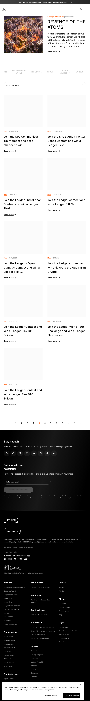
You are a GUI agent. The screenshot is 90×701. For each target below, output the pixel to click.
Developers (35, 673)
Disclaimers (63, 642)
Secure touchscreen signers (14, 587)
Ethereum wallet (9, 640)
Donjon (79, 72)
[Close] (80, 684)
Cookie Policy (64, 638)
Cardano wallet (9, 648)
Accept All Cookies (72, 696)
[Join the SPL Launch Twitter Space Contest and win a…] (66, 111)
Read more (52, 52)
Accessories (8, 617)
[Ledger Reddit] (6, 453)
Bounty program (37, 655)
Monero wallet (9, 655)
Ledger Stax (8, 598)
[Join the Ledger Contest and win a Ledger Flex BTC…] (23, 301)
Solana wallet (8, 644)
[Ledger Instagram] (20, 453)
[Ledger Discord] (54, 453)
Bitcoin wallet (8, 637)
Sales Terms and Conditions (69, 631)
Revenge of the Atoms (55, 17)
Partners (34, 677)
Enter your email (12, 482)
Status (33, 669)
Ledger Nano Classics (12, 606)
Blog (60, 615)
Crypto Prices (9, 679)
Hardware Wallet (10, 591)
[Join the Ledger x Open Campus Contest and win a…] (23, 237)
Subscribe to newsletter (17, 489)
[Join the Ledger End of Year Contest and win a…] (23, 174)
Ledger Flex (8, 602)
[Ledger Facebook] (13, 453)
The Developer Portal (39, 615)
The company (64, 611)
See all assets (9, 662)
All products (8, 620)
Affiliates (34, 666)
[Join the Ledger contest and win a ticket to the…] (66, 237)
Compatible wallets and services (43, 631)
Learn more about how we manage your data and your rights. (52, 498)
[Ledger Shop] (81, 9)
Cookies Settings (51, 695)
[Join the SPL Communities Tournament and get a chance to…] (23, 111)
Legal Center (63, 627)
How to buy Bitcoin (38, 635)
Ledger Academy (65, 607)
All (5, 72)
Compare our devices (12, 609)
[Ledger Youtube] (34, 453)
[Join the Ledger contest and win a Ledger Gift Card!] (66, 174)
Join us (61, 587)
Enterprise (36, 72)
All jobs (61, 591)
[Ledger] (4, 9)
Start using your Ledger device (42, 627)
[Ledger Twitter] (27, 453)
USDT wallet (8, 659)
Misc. (5, 131)
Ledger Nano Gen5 (11, 595)
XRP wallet (7, 651)
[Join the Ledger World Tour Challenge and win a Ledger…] (66, 301)
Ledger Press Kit (37, 662)
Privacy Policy (64, 634)
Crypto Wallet (8, 666)
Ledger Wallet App (10, 624)
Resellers (34, 658)
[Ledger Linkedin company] (40, 453)
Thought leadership (65, 72)
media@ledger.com (64, 446)
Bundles (6, 613)
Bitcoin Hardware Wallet (40, 638)
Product (49, 72)
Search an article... (13, 85)
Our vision (62, 603)
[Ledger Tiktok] (47, 453)
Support (34, 651)
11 (74, 423)
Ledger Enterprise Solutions (41, 587)
